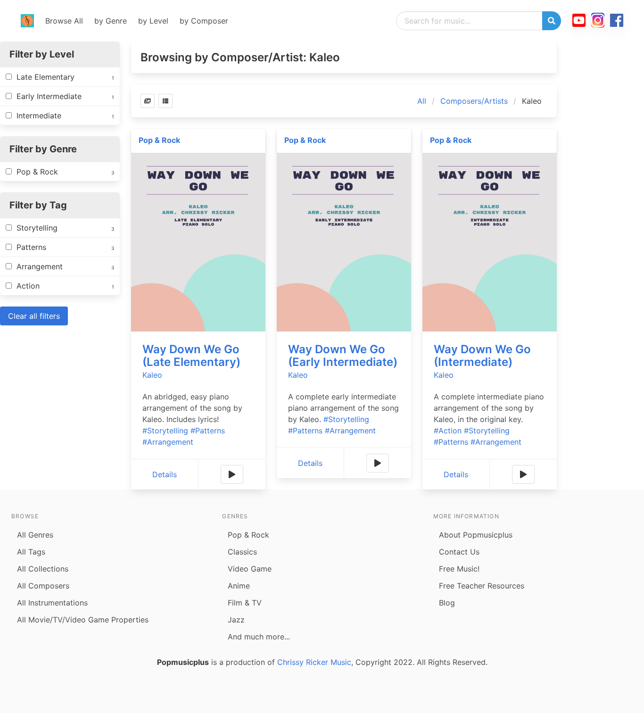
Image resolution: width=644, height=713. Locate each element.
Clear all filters (34, 316)
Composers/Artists (474, 101)
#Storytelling (165, 430)
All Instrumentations (52, 602)
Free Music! (459, 568)
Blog (447, 602)
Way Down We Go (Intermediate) (482, 355)
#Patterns (207, 430)
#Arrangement (167, 442)
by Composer (204, 20)
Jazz (236, 619)
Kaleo (152, 375)
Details (164, 474)
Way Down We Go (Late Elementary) (191, 355)
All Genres (35, 534)
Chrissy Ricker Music (314, 662)
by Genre (110, 20)
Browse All (64, 20)
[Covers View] (147, 101)
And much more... (259, 636)
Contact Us (459, 551)
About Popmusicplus (475, 534)
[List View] (165, 101)
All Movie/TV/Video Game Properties (83, 619)
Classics (242, 551)
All (421, 101)
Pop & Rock (159, 140)
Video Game (250, 568)
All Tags (31, 551)
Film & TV (245, 602)
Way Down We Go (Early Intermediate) (342, 355)
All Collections (42, 568)
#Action (448, 430)
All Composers (43, 585)
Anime (239, 585)
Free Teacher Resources (481, 585)
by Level (153, 20)
